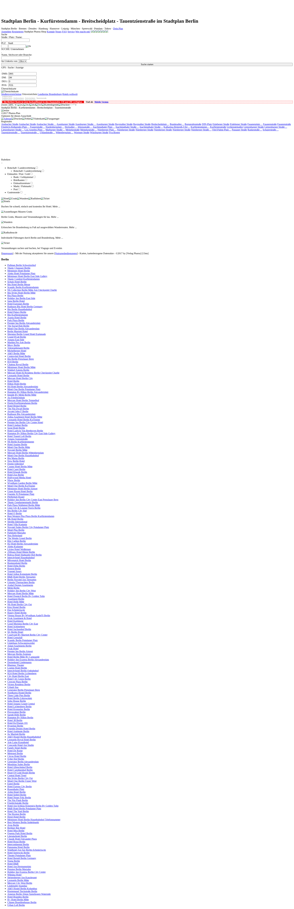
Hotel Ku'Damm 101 (17, 723)
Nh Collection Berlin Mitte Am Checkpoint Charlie (32, 290)
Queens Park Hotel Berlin (19, 833)
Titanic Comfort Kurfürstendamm (23, 279)
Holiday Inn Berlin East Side (21, 298)
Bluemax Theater (15, 665)
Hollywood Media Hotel (19, 477)
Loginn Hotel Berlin (17, 668)
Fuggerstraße (37, 127)
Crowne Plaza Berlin (17, 681)
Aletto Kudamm (15, 546)
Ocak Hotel (13, 648)
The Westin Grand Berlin (19, 538)
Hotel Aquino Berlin (17, 444)
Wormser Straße (81, 132)
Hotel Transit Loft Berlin (19, 436)
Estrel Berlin (13, 783)
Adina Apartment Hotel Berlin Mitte (24, 417)
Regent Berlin (14, 568)
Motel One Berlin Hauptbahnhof (23, 455)
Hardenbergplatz (55, 127)
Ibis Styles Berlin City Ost (20, 778)
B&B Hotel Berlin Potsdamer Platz (24, 808)
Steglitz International (17, 521)
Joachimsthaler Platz (104, 127)
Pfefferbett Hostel (15, 497)
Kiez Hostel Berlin (16, 607)
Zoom (4, 104)
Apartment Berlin (15, 599)
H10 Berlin (12, 361)
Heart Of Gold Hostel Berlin (21, 772)
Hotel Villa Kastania (17, 524)
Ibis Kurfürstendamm (17, 315)
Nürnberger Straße (126, 129)
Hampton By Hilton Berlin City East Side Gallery (31, 433)
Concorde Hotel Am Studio (20, 745)
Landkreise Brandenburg (50, 94)
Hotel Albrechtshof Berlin (19, 767)
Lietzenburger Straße (254, 127)
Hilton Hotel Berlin (16, 383)
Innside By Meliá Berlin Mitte (21, 395)
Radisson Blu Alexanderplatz (21, 414)
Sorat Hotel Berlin (16, 428)
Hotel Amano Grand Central (21, 703)
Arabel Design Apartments (20, 585)
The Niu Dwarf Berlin (18, 408)
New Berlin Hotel (16, 461)
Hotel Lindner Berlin (17, 425)
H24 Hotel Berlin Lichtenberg (21, 673)
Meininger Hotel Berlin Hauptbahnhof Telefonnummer (33, 819)
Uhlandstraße (47, 132)
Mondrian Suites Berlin (18, 764)
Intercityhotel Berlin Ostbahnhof (23, 670)
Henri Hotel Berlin (16, 817)
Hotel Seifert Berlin (16, 794)
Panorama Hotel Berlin (18, 847)
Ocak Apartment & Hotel (19, 618)
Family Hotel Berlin (17, 748)
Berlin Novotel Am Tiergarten (21, 579)
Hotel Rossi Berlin (16, 841)
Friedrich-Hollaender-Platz (15, 127)
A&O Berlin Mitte (16, 353)
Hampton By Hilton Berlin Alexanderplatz (27, 392)
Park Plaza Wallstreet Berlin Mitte (23, 505)
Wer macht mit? (82, 31)
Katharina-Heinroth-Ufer (177, 127)
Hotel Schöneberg (16, 626)
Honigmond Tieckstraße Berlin (22, 891)
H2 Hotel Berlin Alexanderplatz (22, 543)
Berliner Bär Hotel (16, 828)
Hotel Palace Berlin (16, 312)
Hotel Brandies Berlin (17, 897)
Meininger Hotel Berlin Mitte (21, 367)
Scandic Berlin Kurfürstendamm (23, 287)
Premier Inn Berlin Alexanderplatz (23, 323)
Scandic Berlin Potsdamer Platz (22, 640)
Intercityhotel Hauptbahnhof (21, 557)
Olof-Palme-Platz (221, 129)
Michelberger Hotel (16, 350)
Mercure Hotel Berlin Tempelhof (23, 400)
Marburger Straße (55, 129)
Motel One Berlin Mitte (18, 447)
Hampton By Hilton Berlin (20, 717)
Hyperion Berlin (15, 726)
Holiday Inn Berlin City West (21, 590)
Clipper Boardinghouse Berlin (21, 902)
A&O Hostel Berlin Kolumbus (22, 888)
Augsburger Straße (66, 124)
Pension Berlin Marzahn (19, 869)
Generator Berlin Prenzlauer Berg (23, 690)
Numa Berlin (13, 861)
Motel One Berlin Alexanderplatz (23, 328)
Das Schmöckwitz (16, 610)
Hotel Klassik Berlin (17, 472)
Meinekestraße (73, 129)
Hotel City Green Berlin (19, 679)
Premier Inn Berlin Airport (20, 651)
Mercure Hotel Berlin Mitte (20, 593)
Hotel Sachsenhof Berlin (19, 629)
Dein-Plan (118, 28)
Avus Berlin (13, 825)
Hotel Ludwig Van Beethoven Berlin (25, 430)
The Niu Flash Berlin (17, 800)
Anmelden (6, 31)
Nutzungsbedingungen (66, 253)
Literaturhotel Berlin (17, 836)
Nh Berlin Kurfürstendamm (20, 441)
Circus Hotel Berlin (16, 756)
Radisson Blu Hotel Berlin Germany (25, 306)
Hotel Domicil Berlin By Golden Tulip (26, 596)
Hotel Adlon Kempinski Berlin (22, 574)
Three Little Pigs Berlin (18, 695)
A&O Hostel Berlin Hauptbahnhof (24, 737)
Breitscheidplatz (160, 124)
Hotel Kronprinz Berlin (18, 709)
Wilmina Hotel (14, 874)
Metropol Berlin (15, 753)
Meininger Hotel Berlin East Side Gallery (27, 276)
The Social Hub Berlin (18, 326)
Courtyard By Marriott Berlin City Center (27, 634)
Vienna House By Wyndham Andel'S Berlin (28, 615)
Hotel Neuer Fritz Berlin (19, 797)
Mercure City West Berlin (19, 883)
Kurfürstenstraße (218, 127)
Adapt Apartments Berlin (19, 646)
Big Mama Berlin (15, 458)
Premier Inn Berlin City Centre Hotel (25, 422)
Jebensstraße (85, 127)
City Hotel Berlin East (18, 676)
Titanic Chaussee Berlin (18, 268)
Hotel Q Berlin (14, 513)
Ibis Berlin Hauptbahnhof (19, 309)
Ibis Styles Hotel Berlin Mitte (21, 292)
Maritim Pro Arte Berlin (18, 342)
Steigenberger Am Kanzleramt (22, 877)
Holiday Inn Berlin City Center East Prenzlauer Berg (32, 499)
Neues (58, 31)
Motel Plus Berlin (15, 530)
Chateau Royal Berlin (17, 364)
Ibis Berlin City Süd (17, 510)
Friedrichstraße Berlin (17, 803)
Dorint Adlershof (15, 463)
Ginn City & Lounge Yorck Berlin (23, 508)
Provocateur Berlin (16, 712)
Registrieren (18, 31)
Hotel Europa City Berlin (19, 786)
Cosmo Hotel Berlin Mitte (19, 466)
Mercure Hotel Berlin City (20, 378)
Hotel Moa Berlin (15, 830)
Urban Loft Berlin (16, 905)
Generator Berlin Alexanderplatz (23, 761)
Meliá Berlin (13, 588)
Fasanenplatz (254, 124)
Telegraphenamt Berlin (18, 348)
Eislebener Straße (221, 124)
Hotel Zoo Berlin (15, 475)
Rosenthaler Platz (15, 789)
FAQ (64, 31)
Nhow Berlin (13, 480)
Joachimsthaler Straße (127, 127)
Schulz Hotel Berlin (16, 281)
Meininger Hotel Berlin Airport (22, 488)
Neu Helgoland (14, 535)
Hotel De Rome (15, 750)
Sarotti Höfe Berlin (16, 714)
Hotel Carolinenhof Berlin (20, 770)
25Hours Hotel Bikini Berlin (21, 552)
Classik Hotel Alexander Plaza (22, 839)
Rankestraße (255, 129)
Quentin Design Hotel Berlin (21, 728)
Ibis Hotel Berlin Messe (18, 284)
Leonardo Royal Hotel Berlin (21, 739)
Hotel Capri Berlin (16, 469)
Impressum (7, 253)
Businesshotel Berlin (17, 563)
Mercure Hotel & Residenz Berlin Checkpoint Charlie (33, 372)
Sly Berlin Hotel (15, 632)
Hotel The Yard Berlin (18, 811)
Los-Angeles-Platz (34, 129)
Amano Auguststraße (17, 439)
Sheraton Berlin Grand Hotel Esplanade (26, 334)
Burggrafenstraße (193, 124)
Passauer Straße (239, 129)
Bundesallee (177, 124)
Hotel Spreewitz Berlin (18, 852)
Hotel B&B (13, 863)
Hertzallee (71, 127)
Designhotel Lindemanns (19, 662)
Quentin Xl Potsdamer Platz (20, 494)
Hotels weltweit (69, 94)
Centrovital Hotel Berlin (19, 356)
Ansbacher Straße (9, 124)
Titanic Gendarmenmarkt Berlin (22, 502)
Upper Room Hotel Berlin (20, 491)
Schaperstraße (271, 129)
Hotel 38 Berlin (14, 720)
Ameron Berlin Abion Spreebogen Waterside (29, 894)
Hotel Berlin (13, 381)
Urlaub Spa (12, 687)
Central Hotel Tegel (16, 775)
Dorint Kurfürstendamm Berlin (22, 403)
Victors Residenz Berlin (18, 684)
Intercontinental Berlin (18, 844)
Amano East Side (15, 339)
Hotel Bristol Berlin (16, 406)
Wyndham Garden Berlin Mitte (22, 483)
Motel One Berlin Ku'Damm (21, 486)
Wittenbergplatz (64, 132)
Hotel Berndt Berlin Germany (21, 858)
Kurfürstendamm (200, 127)
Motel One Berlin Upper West (21, 781)
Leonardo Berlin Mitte (18, 880)
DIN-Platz (207, 124)
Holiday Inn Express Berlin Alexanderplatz (28, 659)
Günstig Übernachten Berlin (21, 582)
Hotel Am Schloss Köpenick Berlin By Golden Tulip (32, 805)
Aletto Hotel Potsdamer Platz (21, 273)
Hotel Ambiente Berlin (18, 731)
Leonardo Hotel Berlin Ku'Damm (23, 419)
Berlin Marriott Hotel (17, 331)
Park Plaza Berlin (15, 320)
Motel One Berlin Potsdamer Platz (23, 389)
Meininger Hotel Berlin (18, 270)
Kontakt (51, 31)
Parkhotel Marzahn (16, 532)
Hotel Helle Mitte (15, 601)
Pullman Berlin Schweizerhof (21, 265)
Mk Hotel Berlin (15, 519)
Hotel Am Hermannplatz (19, 866)
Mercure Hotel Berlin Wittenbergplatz (25, 452)
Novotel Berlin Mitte (17, 450)
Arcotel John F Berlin (17, 411)
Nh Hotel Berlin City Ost (19, 604)
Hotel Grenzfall (14, 637)
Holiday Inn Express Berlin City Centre (26, 872)
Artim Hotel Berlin (16, 792)
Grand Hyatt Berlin (16, 337)
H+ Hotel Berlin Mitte (18, 899)
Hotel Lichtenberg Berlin (19, 706)
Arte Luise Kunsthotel (18, 742)
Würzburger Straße (99, 132)
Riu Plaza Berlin (15, 295)
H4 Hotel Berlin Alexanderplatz (22, 386)
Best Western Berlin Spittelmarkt (23, 822)
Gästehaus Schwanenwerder (21, 643)
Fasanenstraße (270, 124)
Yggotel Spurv (14, 571)
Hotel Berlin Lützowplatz (19, 698)
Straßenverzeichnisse (11, 94)
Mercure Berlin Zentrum (19, 654)
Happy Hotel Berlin (16, 612)
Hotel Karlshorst (15, 621)
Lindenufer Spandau (17, 885)
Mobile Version (101, 102)
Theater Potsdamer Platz (19, 855)
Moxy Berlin (13, 345)
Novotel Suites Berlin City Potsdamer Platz (28, 527)
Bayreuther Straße (124, 124)
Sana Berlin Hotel (16, 301)
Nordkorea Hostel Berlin (19, 692)
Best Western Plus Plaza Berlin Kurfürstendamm (30, 516)
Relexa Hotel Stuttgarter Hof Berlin (24, 554)
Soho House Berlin (16, 701)
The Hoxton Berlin (16, 814)
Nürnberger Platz (106, 129)
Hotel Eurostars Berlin (18, 303)
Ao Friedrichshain (16, 397)
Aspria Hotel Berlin (16, 317)
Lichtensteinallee (235, 127)
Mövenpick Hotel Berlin (19, 560)
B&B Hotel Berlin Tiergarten (21, 577)
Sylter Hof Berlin (15, 759)
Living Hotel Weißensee (19, 549)
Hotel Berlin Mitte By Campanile (23, 657)
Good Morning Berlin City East (22, 623)
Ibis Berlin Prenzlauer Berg (20, 359)
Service (71, 31)
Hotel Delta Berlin (16, 566)
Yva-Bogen (114, 132)
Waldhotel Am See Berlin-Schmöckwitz (26, 850)
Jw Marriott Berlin (16, 734)
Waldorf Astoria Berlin (18, 370)
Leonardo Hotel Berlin (18, 375)
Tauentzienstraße (10, 132)
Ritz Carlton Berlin (16, 541)
